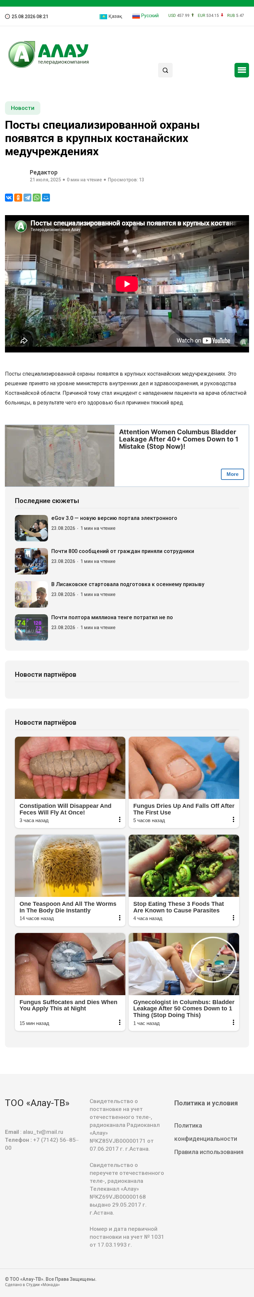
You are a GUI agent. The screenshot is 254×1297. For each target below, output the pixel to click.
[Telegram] (27, 198)
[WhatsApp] (37, 198)
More (232, 474)
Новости (22, 108)
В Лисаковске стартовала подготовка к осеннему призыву (127, 584)
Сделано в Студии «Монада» (32, 1284)
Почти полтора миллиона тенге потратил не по (112, 617)
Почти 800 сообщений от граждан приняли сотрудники (122, 551)
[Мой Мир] (46, 198)
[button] (241, 70)
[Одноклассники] (18, 198)
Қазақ (114, 16)
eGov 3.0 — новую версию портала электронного (114, 518)
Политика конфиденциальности (205, 1132)
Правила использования (208, 1151)
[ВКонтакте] (9, 198)
